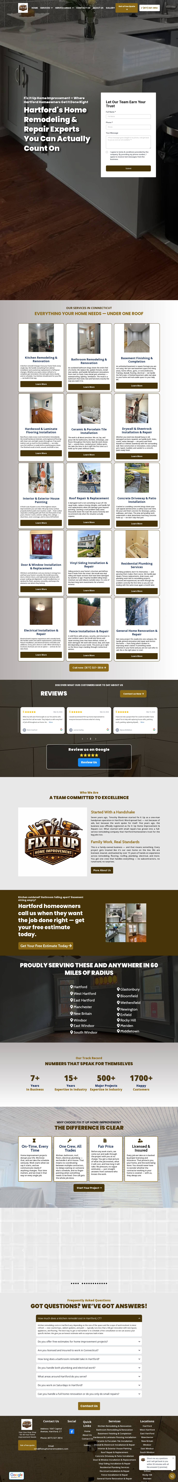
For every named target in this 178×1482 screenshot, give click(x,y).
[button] (51, 7)
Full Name (111, 112)
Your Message (112, 133)
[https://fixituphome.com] (23, 8)
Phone (109, 122)
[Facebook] (71, 1431)
